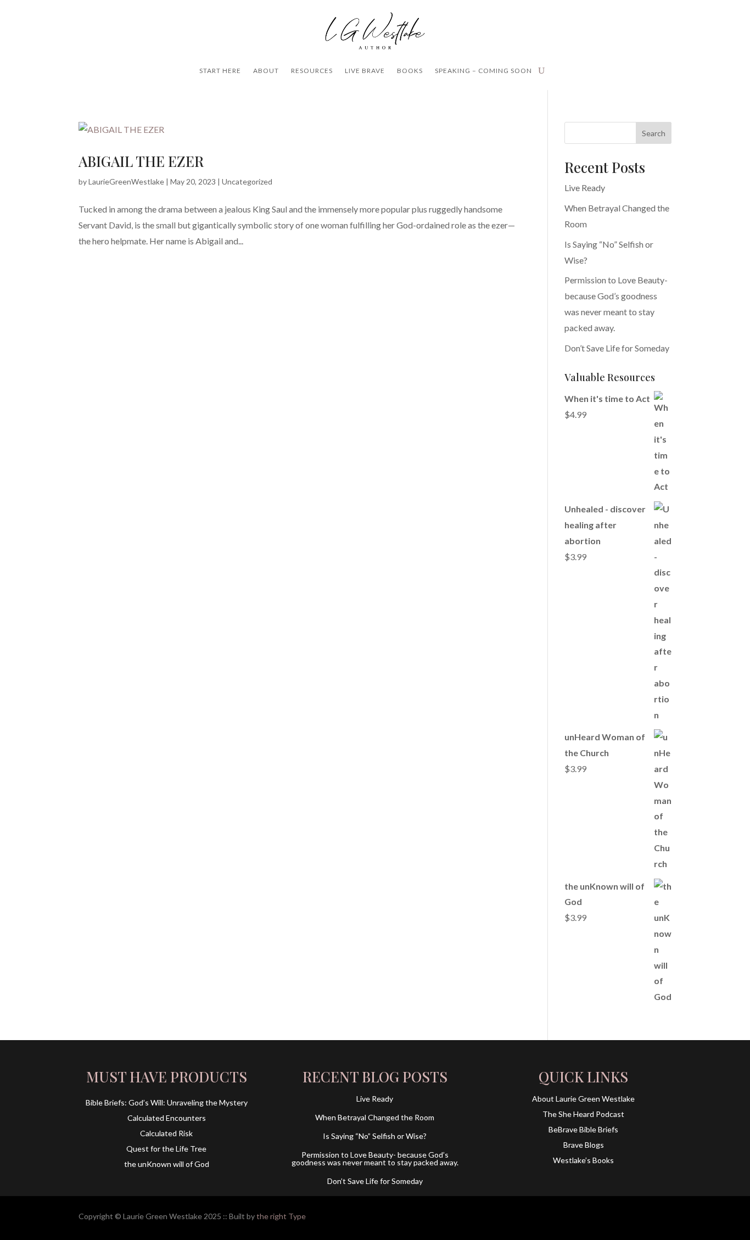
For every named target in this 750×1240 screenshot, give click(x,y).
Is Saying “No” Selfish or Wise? (375, 1136)
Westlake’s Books (583, 1160)
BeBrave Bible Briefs (583, 1129)
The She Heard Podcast (583, 1114)
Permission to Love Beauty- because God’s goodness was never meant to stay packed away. (375, 1158)
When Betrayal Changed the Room (374, 1117)
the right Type (281, 1216)
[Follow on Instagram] (641, 1216)
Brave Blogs (583, 1144)
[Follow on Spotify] (662, 1216)
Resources (312, 71)
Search (653, 133)
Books (410, 71)
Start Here (220, 71)
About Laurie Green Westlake (583, 1098)
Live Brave (365, 71)
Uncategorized (247, 181)
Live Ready (584, 187)
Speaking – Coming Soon (483, 71)
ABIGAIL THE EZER (141, 161)
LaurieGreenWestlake (126, 181)
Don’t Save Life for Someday (616, 348)
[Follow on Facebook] (619, 1216)
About (266, 71)
